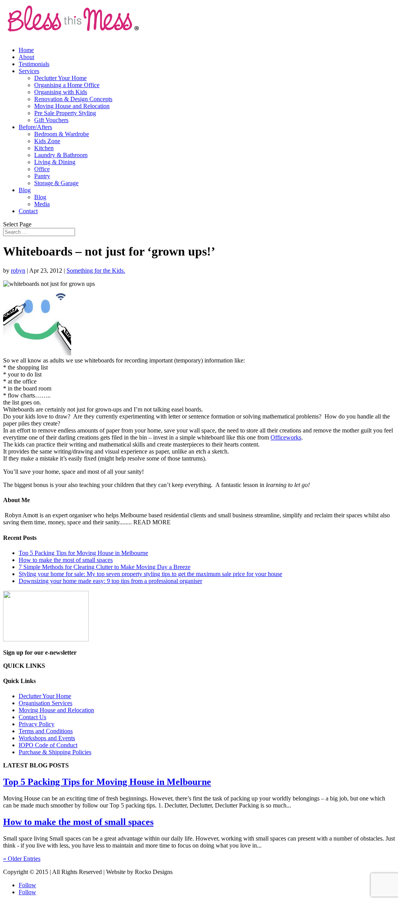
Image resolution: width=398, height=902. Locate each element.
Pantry (42, 176)
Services (29, 71)
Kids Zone (47, 141)
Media (42, 204)
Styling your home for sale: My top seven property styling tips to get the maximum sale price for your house (150, 574)
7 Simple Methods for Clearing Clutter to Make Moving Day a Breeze (104, 567)
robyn (18, 270)
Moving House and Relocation (72, 106)
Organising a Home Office (67, 85)
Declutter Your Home (60, 78)
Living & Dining (54, 162)
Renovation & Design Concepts (73, 99)
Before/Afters (35, 127)
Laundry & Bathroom (60, 155)
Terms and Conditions (46, 731)
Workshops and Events (47, 738)
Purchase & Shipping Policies (55, 752)
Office (42, 169)
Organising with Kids (60, 92)
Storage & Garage (56, 183)
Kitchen (44, 148)
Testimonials (34, 64)
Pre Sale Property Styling (65, 113)
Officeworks (286, 437)
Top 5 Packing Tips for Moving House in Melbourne (83, 553)
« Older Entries (21, 858)
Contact (28, 211)
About (26, 57)
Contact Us (32, 717)
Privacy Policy (36, 724)
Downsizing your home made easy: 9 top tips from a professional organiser (110, 581)
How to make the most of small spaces (66, 560)
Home (26, 50)
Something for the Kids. (95, 270)
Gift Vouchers (51, 120)
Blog (25, 190)
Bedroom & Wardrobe (61, 134)
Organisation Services (45, 703)
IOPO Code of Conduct (48, 745)
